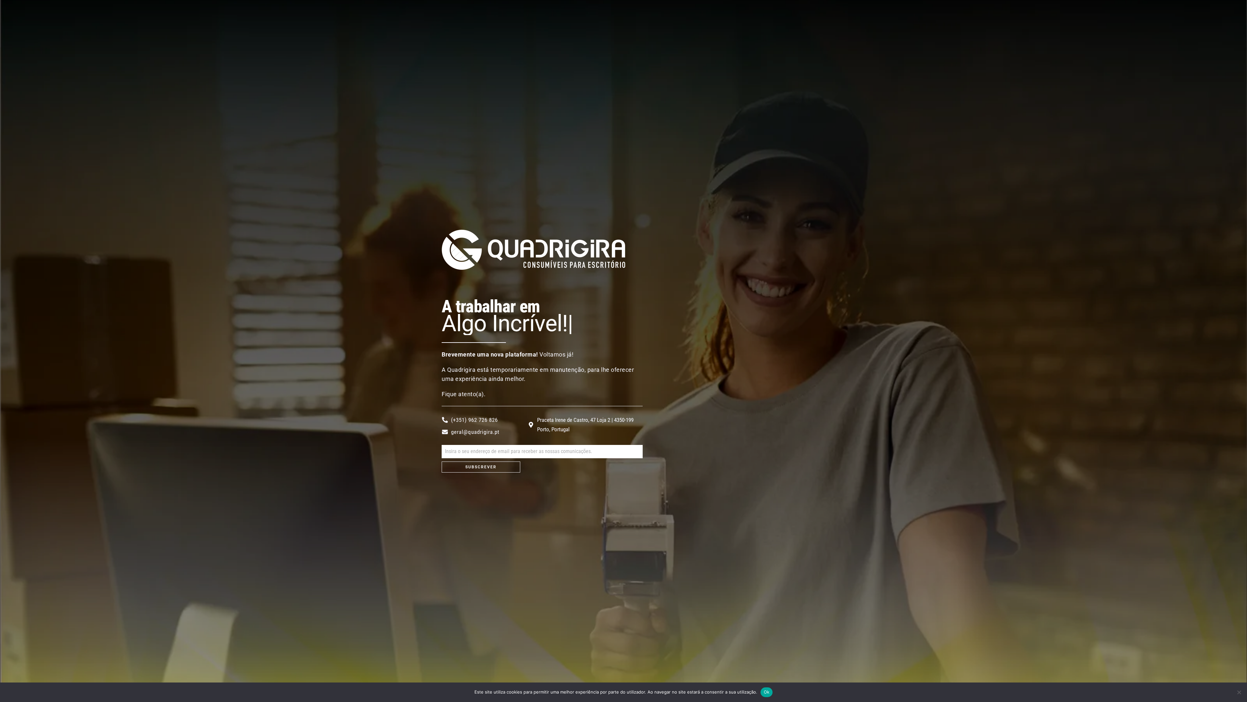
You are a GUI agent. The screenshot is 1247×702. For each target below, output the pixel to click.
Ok (767, 692)
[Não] (1239, 692)
